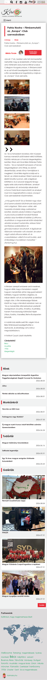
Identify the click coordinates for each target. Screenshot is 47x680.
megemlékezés (28, 653)
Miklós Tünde (10, 53)
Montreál (5, 657)
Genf (17, 670)
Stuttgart (37, 660)
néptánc (21, 657)
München (5, 666)
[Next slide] (11, 149)
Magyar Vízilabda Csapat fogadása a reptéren (21, 564)
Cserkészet (24, 666)
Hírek (16, 40)
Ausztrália (13, 663)
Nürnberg (28, 660)
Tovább (41, 605)
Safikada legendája (10, 451)
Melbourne (6, 652)
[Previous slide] (6, 149)
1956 (6, 348)
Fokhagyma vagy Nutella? (12, 417)
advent (30, 657)
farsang (17, 652)
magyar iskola (24, 663)
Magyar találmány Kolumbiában (15, 443)
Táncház (19, 660)
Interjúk (5, 532)
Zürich (33, 663)
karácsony (35, 666)
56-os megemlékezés (28, 670)
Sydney (39, 653)
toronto (4, 663)
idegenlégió (9, 351)
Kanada (14, 666)
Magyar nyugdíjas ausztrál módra (15, 596)
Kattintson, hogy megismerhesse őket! (16, 617)
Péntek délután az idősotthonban (15, 394)
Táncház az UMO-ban (10, 409)
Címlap (7, 40)
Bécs (6, 343)
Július (4, 386)
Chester (10, 670)
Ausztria (7, 346)
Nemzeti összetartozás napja (13, 501)
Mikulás (40, 663)
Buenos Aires (7, 660)
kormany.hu (12, 675)
